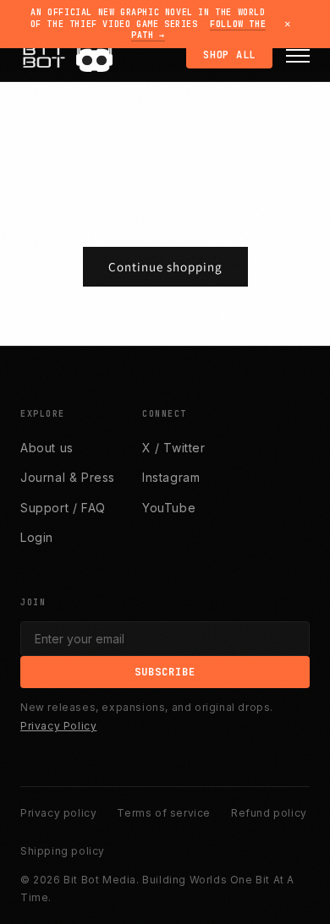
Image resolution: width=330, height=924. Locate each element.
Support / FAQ (63, 507)
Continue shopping (165, 267)
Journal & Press (67, 477)
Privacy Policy (58, 725)
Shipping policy (62, 851)
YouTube (168, 507)
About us (47, 447)
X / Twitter (174, 447)
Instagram (171, 477)
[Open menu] (298, 56)
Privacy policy (58, 812)
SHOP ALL (229, 55)
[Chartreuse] (101, 60)
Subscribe (165, 672)
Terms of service (164, 812)
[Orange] (87, 60)
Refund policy (269, 812)
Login (36, 537)
